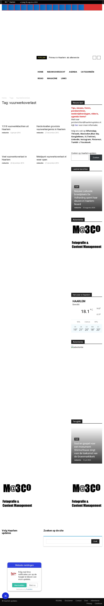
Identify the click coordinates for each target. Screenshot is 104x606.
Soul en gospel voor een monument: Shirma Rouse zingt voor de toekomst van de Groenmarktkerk (86, 450)
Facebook (6, 548)
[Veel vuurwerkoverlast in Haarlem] (17, 145)
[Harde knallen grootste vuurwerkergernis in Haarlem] (52, 115)
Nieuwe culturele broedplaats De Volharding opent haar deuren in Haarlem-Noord (86, 198)
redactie (5, 133)
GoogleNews (77, 136)
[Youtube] (62, 7)
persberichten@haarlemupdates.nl (86, 122)
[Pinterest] (30, 7)
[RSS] (36, 7)
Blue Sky (95, 133)
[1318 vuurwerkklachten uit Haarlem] (17, 115)
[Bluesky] (68, 7)
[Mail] (24, 7)
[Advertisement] (52, 31)
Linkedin (5, 569)
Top (76, 187)
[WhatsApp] (55, 7)
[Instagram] (11, 7)
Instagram (6, 559)
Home (4, 98)
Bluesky (5, 588)
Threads (75, 133)
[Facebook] (5, 7)
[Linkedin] (17, 7)
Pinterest (96, 139)
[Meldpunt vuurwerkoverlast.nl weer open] (52, 145)
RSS (32, 557)
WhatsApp (91, 131)
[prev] (94, 57)
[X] (49, 7)
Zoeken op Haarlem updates (83, 153)
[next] (98, 57)
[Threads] (81, 7)
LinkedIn (75, 139)
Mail (32, 538)
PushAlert (29, 589)
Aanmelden (19, 585)
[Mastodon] (75, 7)
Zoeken (96, 157)
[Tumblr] (43, 7)
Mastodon (14, 593)
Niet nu (32, 585)
